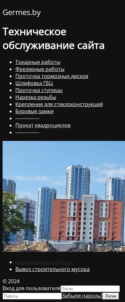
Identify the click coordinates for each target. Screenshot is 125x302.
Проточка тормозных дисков (51, 76)
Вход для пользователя (32, 288)
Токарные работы (37, 62)
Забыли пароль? (82, 295)
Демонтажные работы (43, 262)
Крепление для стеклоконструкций (59, 104)
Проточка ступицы (39, 90)
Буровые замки (34, 111)
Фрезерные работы (39, 69)
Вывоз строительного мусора (52, 269)
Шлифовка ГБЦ (34, 83)
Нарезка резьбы (35, 97)
